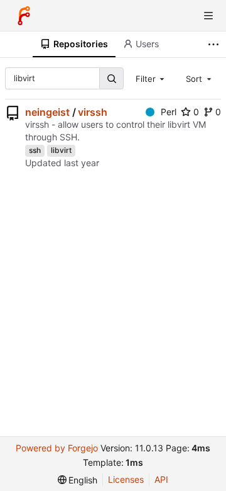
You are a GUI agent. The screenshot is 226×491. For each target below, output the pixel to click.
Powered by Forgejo (57, 448)
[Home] (23, 15)
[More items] (215, 44)
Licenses (126, 479)
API (161, 479)
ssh (35, 150)
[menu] (78, 480)
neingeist (47, 112)
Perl (168, 111)
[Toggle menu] (208, 15)
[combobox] (151, 78)
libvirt (61, 150)
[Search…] (111, 78)
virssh (92, 112)
